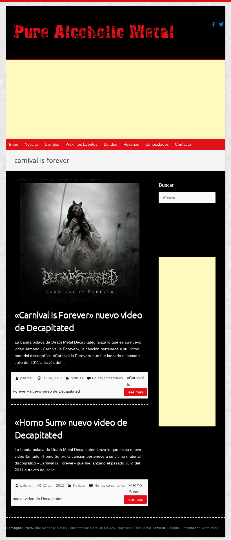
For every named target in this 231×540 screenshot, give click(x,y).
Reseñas (131, 144)
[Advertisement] (115, 99)
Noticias (32, 144)
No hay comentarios (107, 378)
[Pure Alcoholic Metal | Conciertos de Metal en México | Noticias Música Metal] (94, 34)
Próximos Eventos (81, 144)
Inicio (13, 144)
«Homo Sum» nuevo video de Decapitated (71, 428)
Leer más (135, 392)
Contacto (183, 144)
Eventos (52, 144)
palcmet (26, 378)
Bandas (110, 144)
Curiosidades (157, 144)
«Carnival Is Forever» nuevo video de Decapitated (78, 321)
